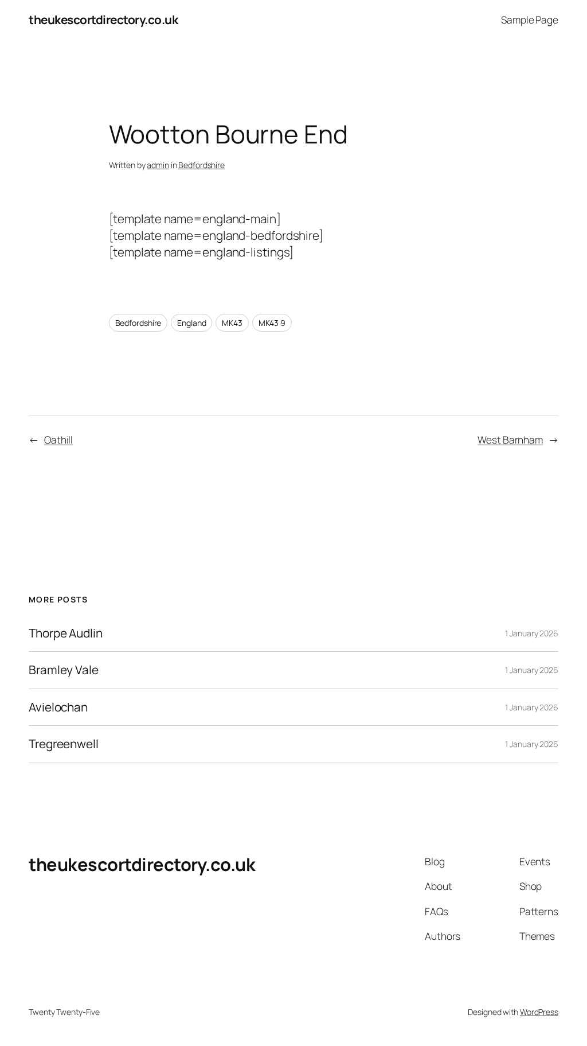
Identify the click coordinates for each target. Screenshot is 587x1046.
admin (158, 165)
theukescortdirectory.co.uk (103, 19)
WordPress (539, 1011)
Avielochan (58, 707)
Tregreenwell (64, 744)
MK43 (232, 322)
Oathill (58, 439)
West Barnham (510, 439)
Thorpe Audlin (66, 633)
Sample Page (529, 19)
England (191, 322)
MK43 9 (272, 322)
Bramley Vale (64, 669)
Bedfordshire (201, 165)
